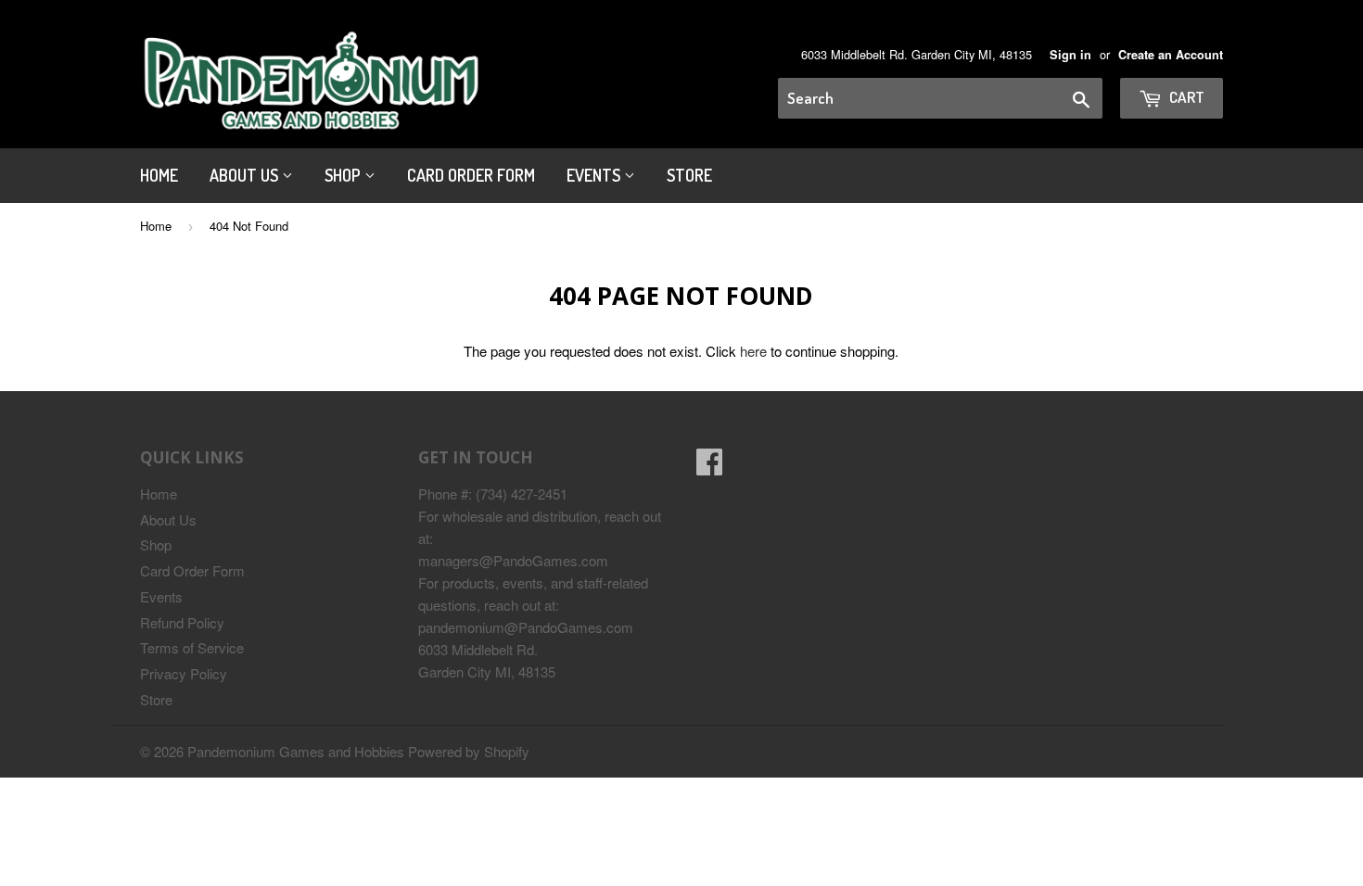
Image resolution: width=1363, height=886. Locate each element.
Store (689, 175)
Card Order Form (471, 175)
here (753, 351)
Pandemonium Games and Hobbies (295, 751)
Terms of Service (192, 647)
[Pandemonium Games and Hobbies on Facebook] (709, 466)
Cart (1185, 97)
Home (159, 175)
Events (595, 175)
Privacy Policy (183, 673)
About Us (168, 519)
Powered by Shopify (468, 751)
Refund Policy (182, 622)
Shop (344, 175)
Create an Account (1170, 54)
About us (246, 175)
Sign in (1070, 54)
